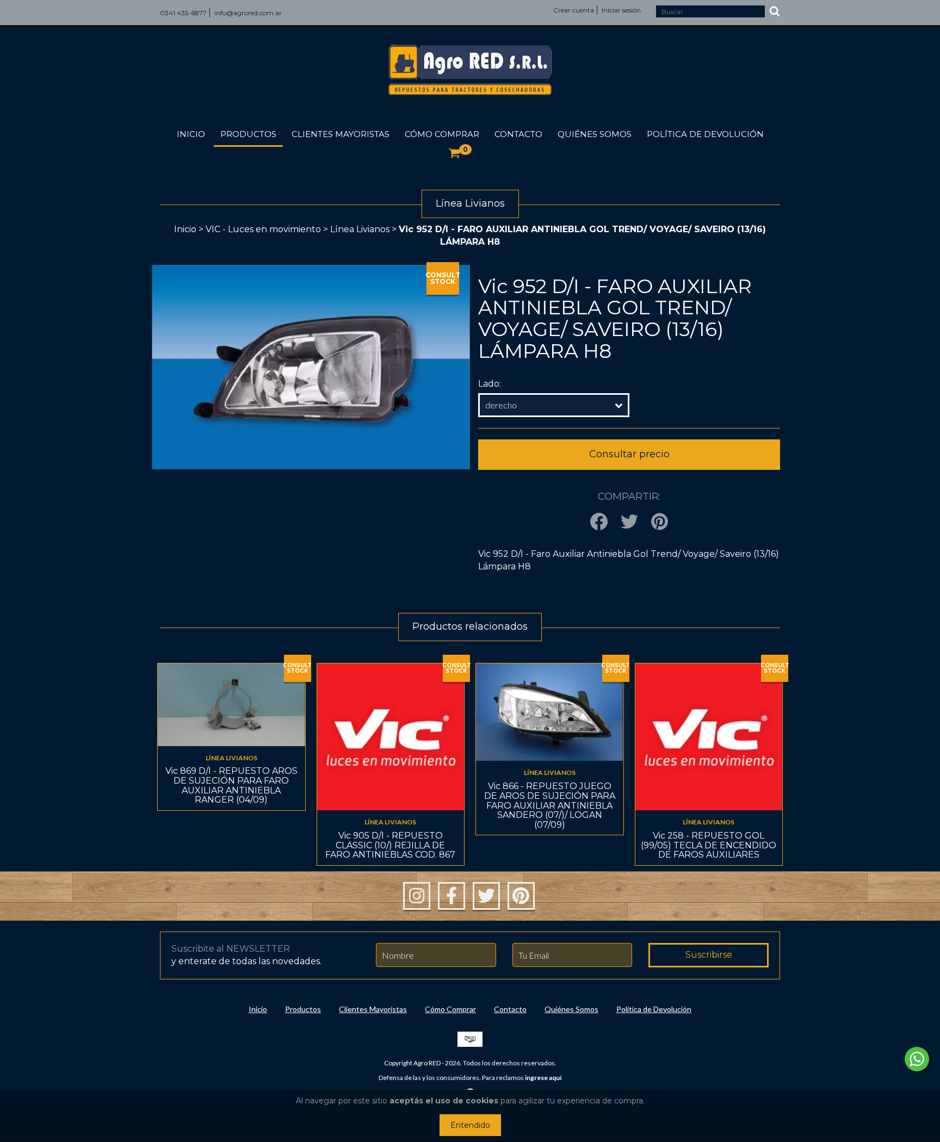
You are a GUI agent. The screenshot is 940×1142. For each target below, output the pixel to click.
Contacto (518, 134)
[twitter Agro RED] (486, 896)
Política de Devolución (705, 134)
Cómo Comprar (442, 134)
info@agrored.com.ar (248, 13)
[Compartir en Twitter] (629, 522)
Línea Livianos (359, 229)
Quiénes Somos (595, 134)
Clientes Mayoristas (340, 134)
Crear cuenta (573, 10)
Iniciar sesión (621, 10)
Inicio (191, 134)
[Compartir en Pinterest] (659, 522)
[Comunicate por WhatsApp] (917, 1059)
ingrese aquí (543, 1077)
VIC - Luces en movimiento (263, 229)
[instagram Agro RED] (416, 896)
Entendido (470, 1125)
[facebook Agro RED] (451, 896)
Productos (248, 134)
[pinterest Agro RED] (521, 896)
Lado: (489, 383)
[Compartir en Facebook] (599, 522)
